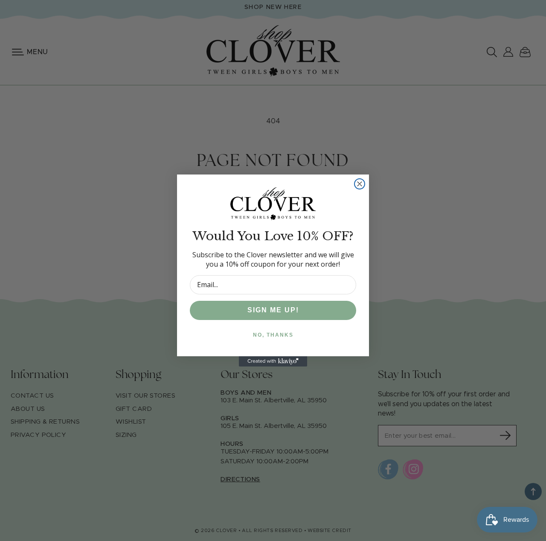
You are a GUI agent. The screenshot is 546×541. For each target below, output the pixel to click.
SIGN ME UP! (273, 310)
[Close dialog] (359, 184)
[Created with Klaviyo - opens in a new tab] (273, 361)
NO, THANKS (273, 335)
